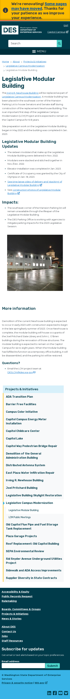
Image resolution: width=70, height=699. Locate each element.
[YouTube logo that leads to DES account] (60, 693)
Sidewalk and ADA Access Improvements (33, 570)
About (16, 61)
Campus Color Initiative (22, 411)
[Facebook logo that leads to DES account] (55, 693)
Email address (10, 661)
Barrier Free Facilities (21, 404)
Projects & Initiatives (21, 389)
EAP (66, 25)
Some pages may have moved (39, 6)
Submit (52, 665)
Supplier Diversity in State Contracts (31, 578)
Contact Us (9, 631)
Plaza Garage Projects (21, 536)
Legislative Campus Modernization (29, 503)
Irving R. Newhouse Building (24, 480)
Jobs (5, 636)
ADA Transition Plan (19, 396)
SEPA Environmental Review (25, 551)
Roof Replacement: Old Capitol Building (32, 543)
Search (60, 44)
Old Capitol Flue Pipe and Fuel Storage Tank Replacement (32, 526)
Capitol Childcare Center (23, 431)
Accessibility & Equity (15, 591)
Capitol (56, 31)
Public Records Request (17, 596)
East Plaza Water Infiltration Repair (30, 472)
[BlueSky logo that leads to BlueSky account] (66, 693)
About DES (9, 626)
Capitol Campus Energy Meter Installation (26, 421)
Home (5, 61)
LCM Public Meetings (20, 517)
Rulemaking (9, 601)
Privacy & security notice (17, 682)
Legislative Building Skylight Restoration (34, 495)
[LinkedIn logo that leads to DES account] (49, 693)
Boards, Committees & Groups (21, 609)
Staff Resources (12, 640)
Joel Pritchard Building (22, 487)
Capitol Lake (14, 438)
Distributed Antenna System (25, 465)
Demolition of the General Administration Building (23, 455)
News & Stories (11, 618)
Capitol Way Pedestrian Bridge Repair (31, 446)
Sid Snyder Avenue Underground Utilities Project (34, 561)
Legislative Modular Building (24, 510)
